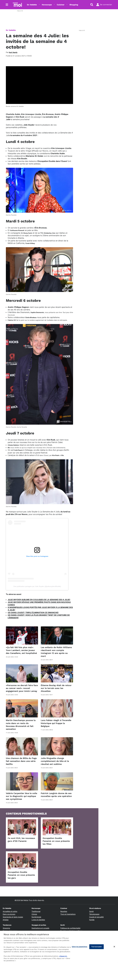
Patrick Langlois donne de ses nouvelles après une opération (56, 794)
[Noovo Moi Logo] (17, 5)
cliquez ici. (63, 956)
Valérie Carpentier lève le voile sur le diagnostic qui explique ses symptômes (21, 796)
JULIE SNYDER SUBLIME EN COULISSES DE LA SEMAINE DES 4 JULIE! (39, 599)
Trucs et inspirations (67, 914)
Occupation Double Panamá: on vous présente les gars (21, 875)
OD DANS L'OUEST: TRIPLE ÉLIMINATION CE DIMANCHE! (33, 612)
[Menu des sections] (7, 4)
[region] (59, 947)
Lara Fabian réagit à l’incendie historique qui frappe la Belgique (56, 723)
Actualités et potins (10, 911)
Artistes (5, 920)
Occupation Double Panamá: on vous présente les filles (56, 841)
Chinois (34, 914)
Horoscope (47, 5)
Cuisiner (60, 5)
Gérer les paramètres (79, 947)
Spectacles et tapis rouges (13, 917)
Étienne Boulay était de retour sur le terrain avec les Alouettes (56, 688)
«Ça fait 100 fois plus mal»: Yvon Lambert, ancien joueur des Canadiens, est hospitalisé (21, 650)
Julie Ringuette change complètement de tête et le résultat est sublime (55, 761)
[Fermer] (114, 946)
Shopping (73, 5)
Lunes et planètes (38, 920)
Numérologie (36, 917)
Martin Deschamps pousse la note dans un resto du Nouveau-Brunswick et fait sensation (20, 724)
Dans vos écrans (9, 914)
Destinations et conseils (40, 928)
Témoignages (94, 914)
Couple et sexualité (96, 917)
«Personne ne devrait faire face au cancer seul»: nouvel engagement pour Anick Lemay (22, 688)
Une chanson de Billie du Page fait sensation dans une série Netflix (21, 761)
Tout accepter (96, 947)
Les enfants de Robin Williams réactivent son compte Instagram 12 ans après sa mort (56, 651)
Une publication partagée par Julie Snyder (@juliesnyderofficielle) (37, 586)
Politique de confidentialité (70, 928)
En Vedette (32, 5)
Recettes (63, 911)
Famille (91, 920)
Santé (91, 911)
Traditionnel (36, 911)
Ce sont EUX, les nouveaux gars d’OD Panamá (21, 839)
